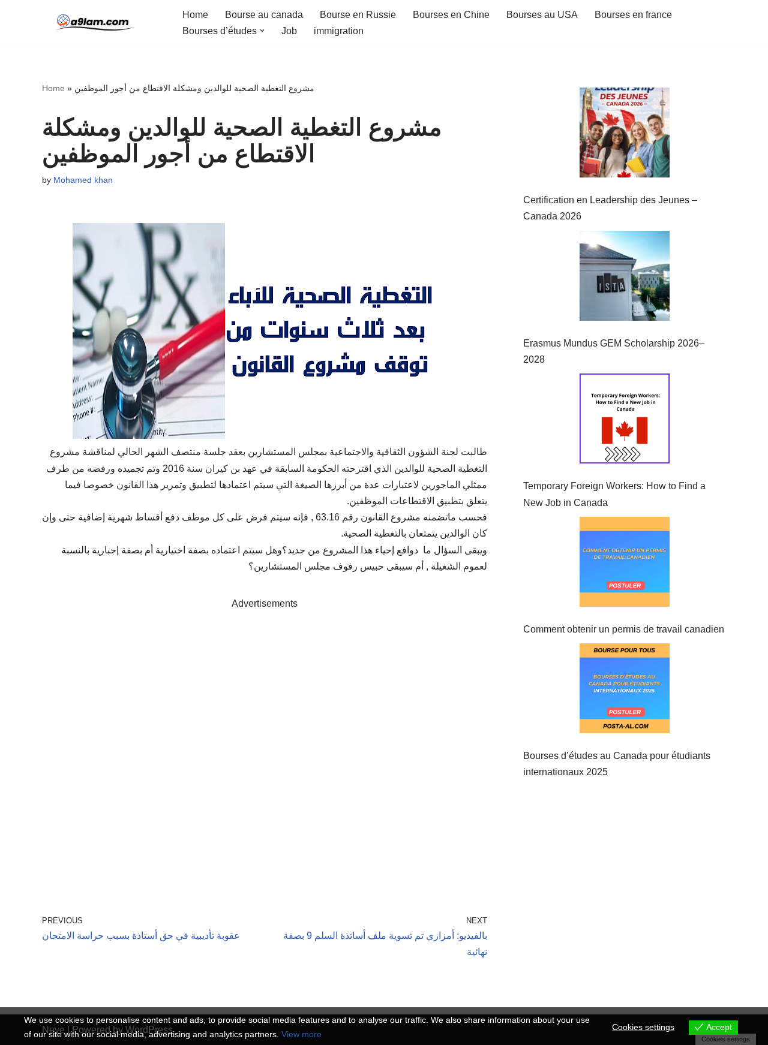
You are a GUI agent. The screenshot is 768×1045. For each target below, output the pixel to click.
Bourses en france (633, 15)
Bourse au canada (264, 15)
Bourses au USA (542, 15)
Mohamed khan (83, 180)
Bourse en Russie (358, 15)
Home (195, 15)
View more (301, 1034)
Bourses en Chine (451, 15)
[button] (262, 30)
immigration (339, 31)
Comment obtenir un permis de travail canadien (623, 629)
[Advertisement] (264, 745)
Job (289, 31)
